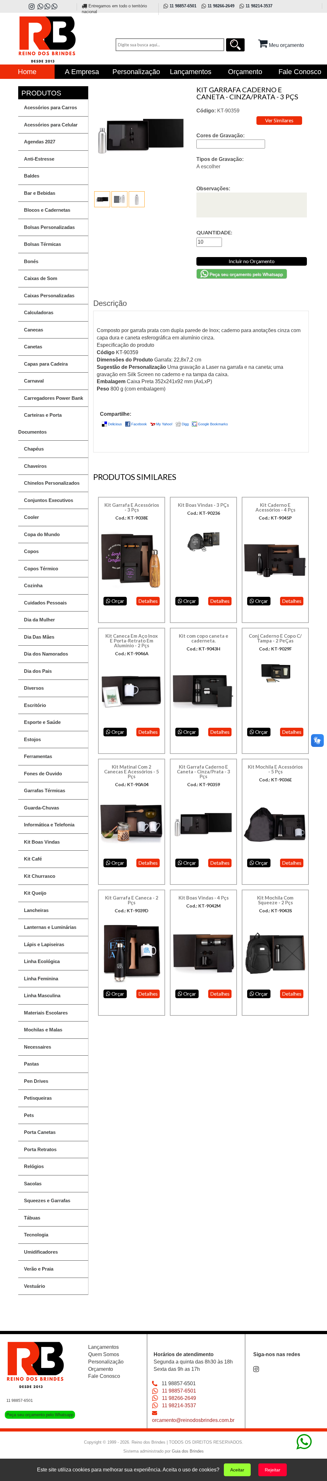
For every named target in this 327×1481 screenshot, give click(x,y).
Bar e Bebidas (39, 193)
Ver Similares (279, 120)
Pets (29, 1115)
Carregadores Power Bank (53, 398)
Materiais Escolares (46, 1012)
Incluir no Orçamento (252, 261)
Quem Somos (103, 1354)
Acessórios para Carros (50, 107)
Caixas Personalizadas (49, 295)
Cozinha (33, 585)
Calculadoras (38, 312)
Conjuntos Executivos (48, 500)
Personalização (106, 1361)
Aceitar (237, 1469)
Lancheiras (36, 910)
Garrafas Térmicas (44, 790)
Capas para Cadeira (46, 364)
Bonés (31, 261)
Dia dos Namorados (46, 654)
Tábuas (32, 1217)
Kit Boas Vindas (42, 842)
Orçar (117, 601)
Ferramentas (38, 756)
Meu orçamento (286, 45)
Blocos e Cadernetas (47, 210)
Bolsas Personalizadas (49, 227)
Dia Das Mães (39, 637)
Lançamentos (103, 1347)
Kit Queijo (35, 893)
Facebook (139, 424)
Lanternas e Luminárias (50, 927)
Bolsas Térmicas (42, 244)
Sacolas (33, 1183)
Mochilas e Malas (43, 1029)
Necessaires (37, 1047)
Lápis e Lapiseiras (44, 944)
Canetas (33, 346)
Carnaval (34, 381)
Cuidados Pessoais (45, 602)
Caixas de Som (40, 278)
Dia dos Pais (38, 671)
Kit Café (33, 859)
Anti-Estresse (39, 159)
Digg (185, 424)
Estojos (32, 739)
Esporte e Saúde (42, 722)
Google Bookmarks (213, 424)
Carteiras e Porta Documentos (40, 423)
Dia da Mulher (39, 619)
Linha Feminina (41, 978)
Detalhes (148, 601)
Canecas (33, 329)
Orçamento (100, 1369)
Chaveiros (35, 466)
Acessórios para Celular (51, 124)
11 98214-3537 (179, 1405)
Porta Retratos (40, 1149)
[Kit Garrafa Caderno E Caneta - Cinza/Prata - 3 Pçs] (102, 198)
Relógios (34, 1166)
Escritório (35, 705)
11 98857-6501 (179, 1391)
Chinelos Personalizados (52, 483)
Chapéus (34, 449)
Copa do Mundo (42, 534)
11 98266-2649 (179, 1398)
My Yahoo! (164, 424)
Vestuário (34, 1286)
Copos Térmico (41, 568)
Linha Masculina (42, 995)
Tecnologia (36, 1234)
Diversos (34, 688)
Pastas (31, 1064)
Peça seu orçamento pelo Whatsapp (245, 274)
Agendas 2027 (39, 141)
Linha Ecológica (42, 961)
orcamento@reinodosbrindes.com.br (193, 1420)
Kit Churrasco (39, 876)
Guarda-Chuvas (41, 807)
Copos (31, 551)
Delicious (115, 424)
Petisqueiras (38, 1098)
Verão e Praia (38, 1269)
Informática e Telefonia (49, 824)
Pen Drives (36, 1081)
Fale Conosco (104, 1376)
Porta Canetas (40, 1132)
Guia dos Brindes (188, 1451)
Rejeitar (272, 1469)
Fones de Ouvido (43, 773)
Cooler (31, 517)
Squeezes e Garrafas (47, 1200)
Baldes (31, 175)
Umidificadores (41, 1252)
